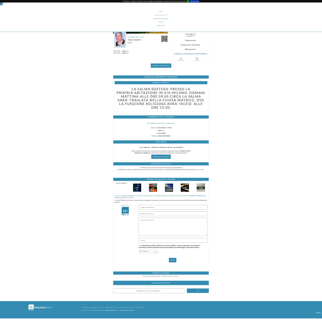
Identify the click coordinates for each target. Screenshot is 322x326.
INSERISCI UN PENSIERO (161, 65)
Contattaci (161, 24)
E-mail (197, 60)
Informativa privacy (127, 310)
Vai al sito (181, 60)
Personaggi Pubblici (161, 17)
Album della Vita (161, 14)
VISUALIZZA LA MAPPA (161, 156)
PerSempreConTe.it (112, 310)
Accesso (318, 312)
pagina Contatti (199, 169)
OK (188, 1)
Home (161, 10)
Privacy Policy (194, 1)
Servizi (161, 21)
